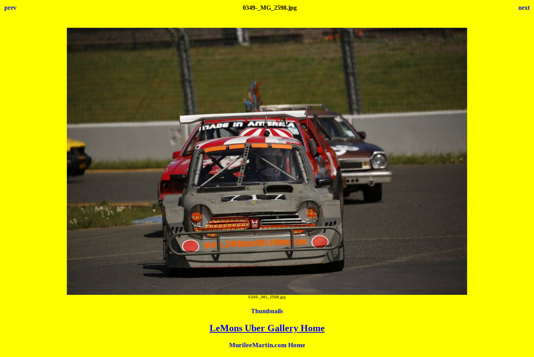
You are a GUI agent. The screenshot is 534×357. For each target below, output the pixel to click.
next (524, 7)
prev (10, 7)
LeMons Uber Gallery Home (267, 328)
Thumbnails (267, 311)
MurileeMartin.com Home (267, 345)
